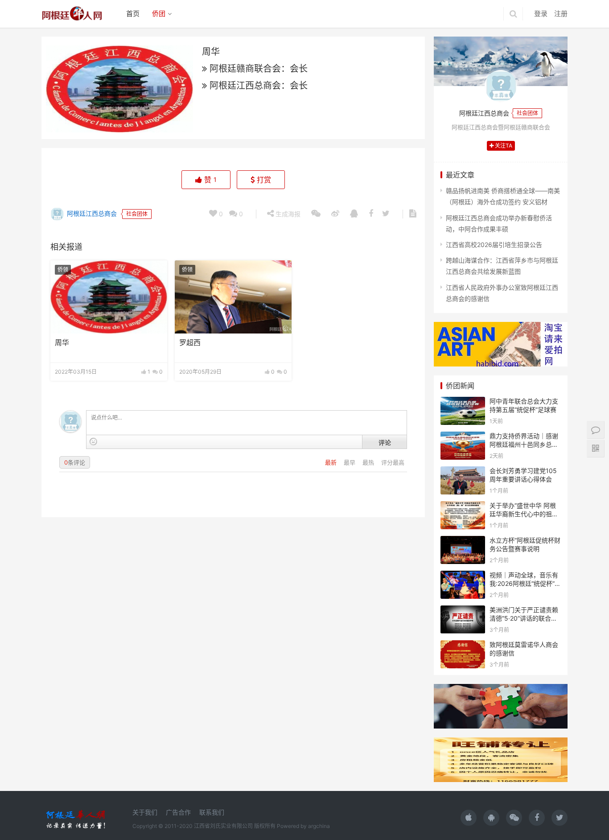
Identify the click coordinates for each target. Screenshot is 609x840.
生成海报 (287, 214)
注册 (561, 13)
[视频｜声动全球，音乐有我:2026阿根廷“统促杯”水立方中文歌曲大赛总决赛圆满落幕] (462, 576)
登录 (540, 13)
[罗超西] (233, 297)
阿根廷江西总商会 (91, 213)
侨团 (158, 13)
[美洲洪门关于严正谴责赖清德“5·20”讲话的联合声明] (462, 611)
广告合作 (178, 812)
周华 (62, 342)
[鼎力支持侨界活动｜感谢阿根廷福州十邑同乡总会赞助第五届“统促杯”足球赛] (462, 437)
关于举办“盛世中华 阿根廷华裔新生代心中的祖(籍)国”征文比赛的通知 (523, 514)
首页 (133, 13)
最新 (331, 462)
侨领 (63, 269)
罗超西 (190, 342)
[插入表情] (93, 441)
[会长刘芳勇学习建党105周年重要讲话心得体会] (462, 472)
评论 (385, 442)
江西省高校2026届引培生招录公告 (494, 244)
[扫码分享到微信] (316, 214)
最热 (369, 462)
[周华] (108, 297)
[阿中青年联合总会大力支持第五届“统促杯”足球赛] (462, 402)
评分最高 (392, 462)
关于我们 (144, 812)
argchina (319, 826)
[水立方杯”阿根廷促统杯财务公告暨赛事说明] (462, 541)
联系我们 (211, 812)
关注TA (503, 145)
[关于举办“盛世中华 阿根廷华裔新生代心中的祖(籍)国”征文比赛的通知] (462, 507)
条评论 (74, 462)
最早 (350, 462)
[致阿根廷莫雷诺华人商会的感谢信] (462, 646)
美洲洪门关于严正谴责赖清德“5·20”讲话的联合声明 (524, 618)
